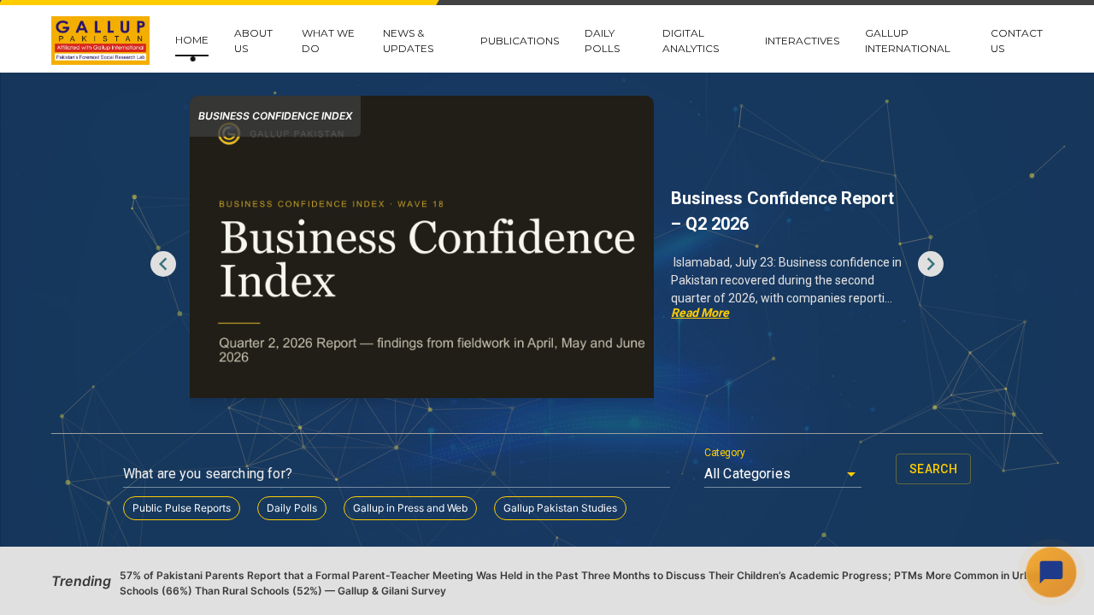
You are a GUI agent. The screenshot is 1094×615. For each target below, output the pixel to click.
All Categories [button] (747, 474)
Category (724, 453)
